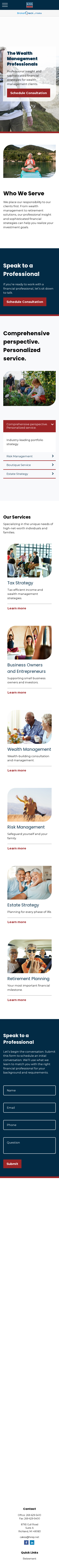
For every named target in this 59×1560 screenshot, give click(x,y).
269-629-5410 (33, 1515)
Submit (12, 1164)
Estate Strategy (17, 473)
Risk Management (20, 456)
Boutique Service (19, 465)
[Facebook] (26, 1542)
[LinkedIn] (32, 1542)
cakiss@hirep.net (29, 1537)
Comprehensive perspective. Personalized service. (27, 426)
